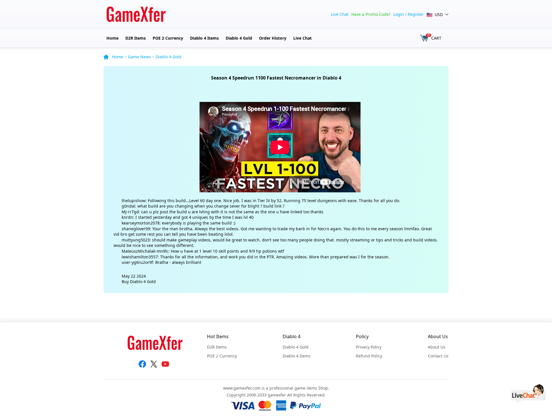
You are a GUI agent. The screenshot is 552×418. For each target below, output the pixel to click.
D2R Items (135, 38)
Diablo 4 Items (204, 38)
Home (112, 38)
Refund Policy (369, 356)
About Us (436, 347)
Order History (272, 38)
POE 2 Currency (168, 38)
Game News (139, 56)
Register (416, 14)
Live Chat (339, 14)
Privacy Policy (369, 347)
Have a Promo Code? (370, 14)
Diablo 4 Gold (239, 38)
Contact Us (438, 356)
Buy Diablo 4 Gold (139, 281)
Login (398, 14)
